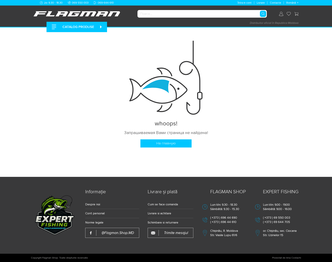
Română (291, 2)
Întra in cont (245, 2)
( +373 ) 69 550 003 (276, 218)
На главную (166, 143)
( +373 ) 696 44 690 (223, 218)
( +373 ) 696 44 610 (223, 222)
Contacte (275, 2)
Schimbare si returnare (163, 222)
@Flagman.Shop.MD (118, 233)
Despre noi (92, 204)
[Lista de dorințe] (289, 14)
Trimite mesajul (176, 233)
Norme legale (94, 222)
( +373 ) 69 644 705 (276, 222)
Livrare (261, 2)
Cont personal (95, 213)
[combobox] (202, 14)
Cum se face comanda (163, 204)
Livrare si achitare (159, 213)
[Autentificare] (281, 14)
